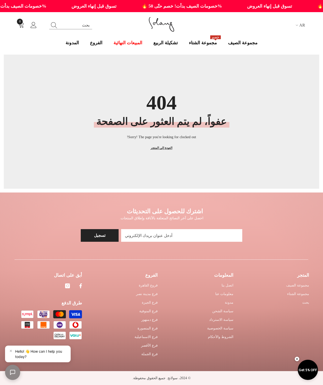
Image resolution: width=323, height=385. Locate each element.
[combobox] (75, 25)
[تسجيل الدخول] (34, 25)
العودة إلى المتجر (161, 148)
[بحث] (70, 25)
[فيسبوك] (80, 286)
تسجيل (99, 235)
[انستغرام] (67, 286)
